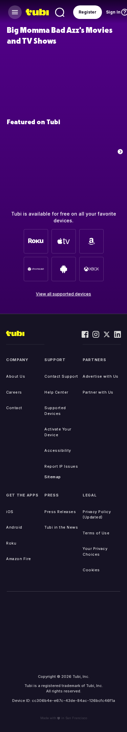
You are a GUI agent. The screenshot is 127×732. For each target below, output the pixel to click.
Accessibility (57, 450)
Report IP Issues (61, 466)
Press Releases (60, 511)
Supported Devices (55, 410)
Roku (11, 543)
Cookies (91, 570)
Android (14, 527)
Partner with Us (98, 392)
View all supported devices (63, 293)
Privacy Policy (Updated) (97, 514)
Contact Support (61, 376)
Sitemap (52, 476)
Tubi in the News (61, 527)
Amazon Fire (18, 558)
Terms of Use (96, 533)
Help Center (56, 392)
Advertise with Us (101, 376)
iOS (10, 511)
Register (88, 12)
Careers (14, 392)
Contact (14, 407)
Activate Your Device (57, 432)
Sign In (113, 12)
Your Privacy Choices (95, 551)
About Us (15, 376)
